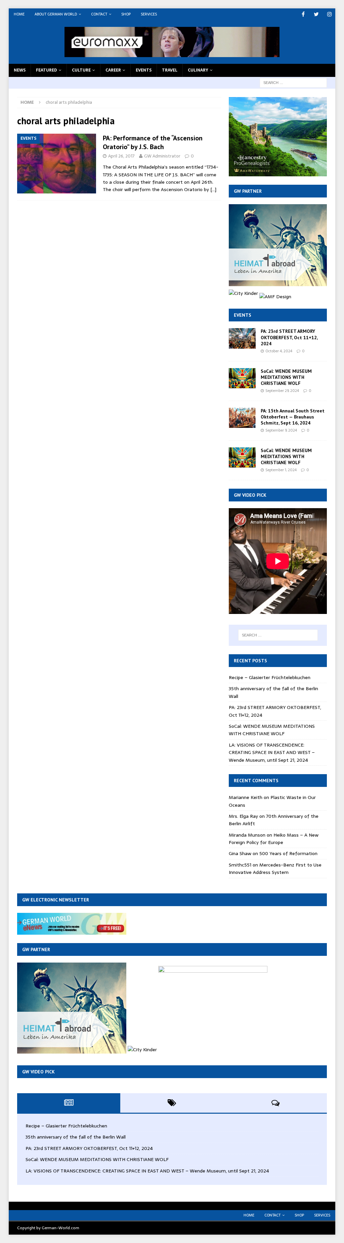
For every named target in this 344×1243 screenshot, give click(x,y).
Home (19, 14)
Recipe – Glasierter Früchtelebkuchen (269, 677)
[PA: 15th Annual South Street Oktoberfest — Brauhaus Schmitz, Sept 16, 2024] (242, 418)
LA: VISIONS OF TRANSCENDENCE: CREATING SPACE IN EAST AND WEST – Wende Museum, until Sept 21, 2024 (272, 752)
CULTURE (81, 70)
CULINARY (198, 70)
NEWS (20, 70)
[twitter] (316, 14)
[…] (213, 189)
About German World (56, 14)
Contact (99, 14)
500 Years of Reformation (288, 853)
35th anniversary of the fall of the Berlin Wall (76, 1137)
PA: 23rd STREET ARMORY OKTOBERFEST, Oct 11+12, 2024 (289, 337)
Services (149, 14)
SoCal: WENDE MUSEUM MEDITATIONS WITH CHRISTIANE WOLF (286, 377)
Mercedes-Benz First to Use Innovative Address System (275, 868)
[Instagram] (329, 14)
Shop (126, 14)
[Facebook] (303, 14)
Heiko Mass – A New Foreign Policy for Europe (273, 838)
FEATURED (46, 70)
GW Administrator (162, 156)
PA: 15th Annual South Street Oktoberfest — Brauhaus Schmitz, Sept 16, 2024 (293, 417)
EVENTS (144, 70)
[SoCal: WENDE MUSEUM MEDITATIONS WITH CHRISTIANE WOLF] (242, 378)
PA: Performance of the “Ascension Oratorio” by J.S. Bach (153, 142)
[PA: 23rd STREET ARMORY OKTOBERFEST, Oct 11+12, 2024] (242, 338)
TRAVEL (169, 70)
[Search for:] (293, 82)
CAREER (113, 70)
